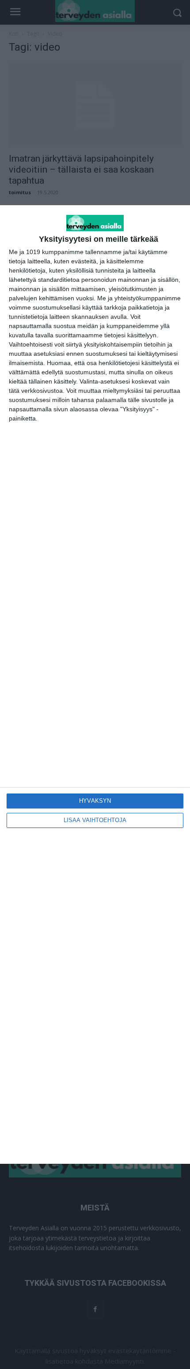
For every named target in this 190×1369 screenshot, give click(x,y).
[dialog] (95, 684)
